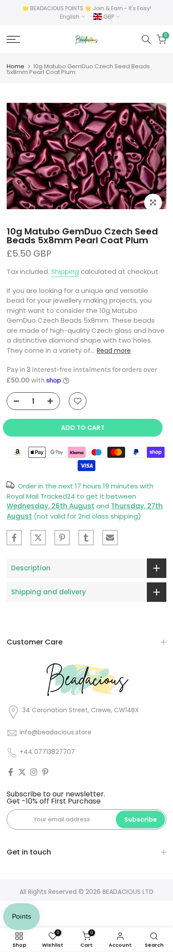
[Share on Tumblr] (86, 537)
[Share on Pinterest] (62, 537)
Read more (114, 351)
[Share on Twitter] (38, 537)
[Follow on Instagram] (34, 772)
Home (15, 66)
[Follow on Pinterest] (45, 772)
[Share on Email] (110, 537)
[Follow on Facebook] (11, 772)
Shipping (65, 271)
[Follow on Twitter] (22, 772)
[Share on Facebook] (14, 537)
